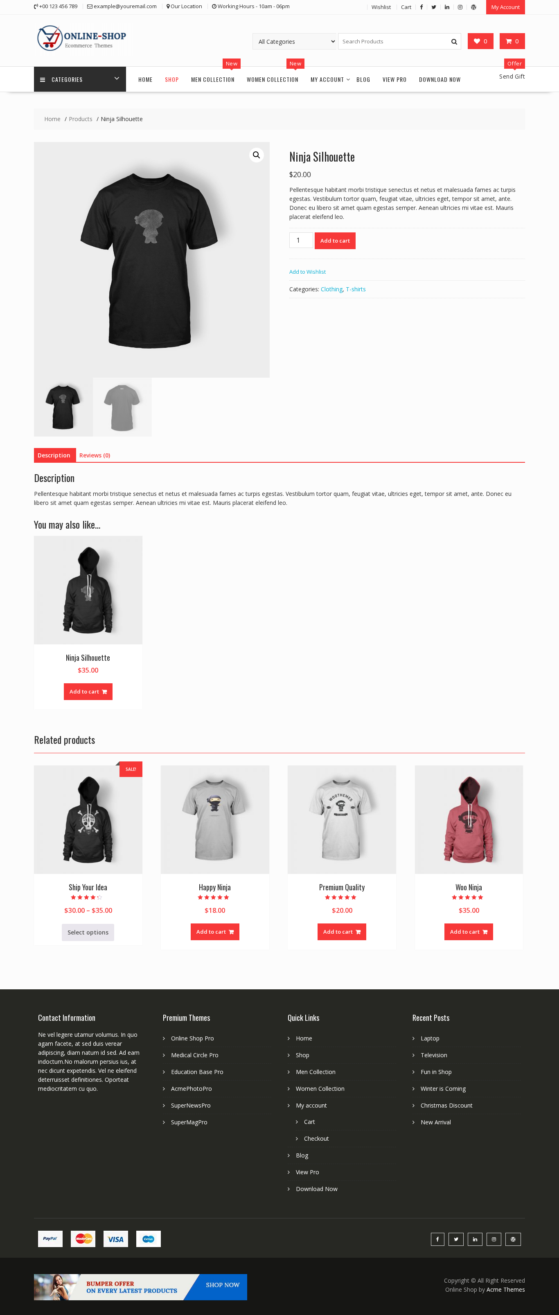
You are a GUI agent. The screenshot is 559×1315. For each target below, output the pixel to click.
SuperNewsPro (191, 1105)
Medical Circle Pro (195, 1055)
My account (327, 79)
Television (434, 1055)
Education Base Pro (197, 1072)
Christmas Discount (447, 1105)
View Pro (395, 79)
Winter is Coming (443, 1088)
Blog (363, 79)
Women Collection (272, 79)
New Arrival (436, 1122)
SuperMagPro (189, 1122)
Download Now (440, 79)
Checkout (316, 1138)
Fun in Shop (436, 1072)
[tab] (54, 455)
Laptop (430, 1038)
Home (145, 79)
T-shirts (356, 289)
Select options (88, 932)
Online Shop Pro (192, 1038)
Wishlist (381, 7)
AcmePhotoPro (191, 1088)
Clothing (332, 289)
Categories (67, 79)
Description (54, 455)
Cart (406, 7)
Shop (172, 79)
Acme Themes (506, 1289)
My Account (505, 7)
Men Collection (212, 79)
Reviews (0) (94, 455)
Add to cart (335, 240)
